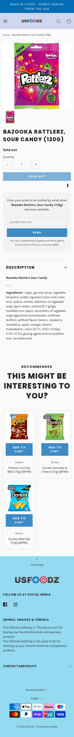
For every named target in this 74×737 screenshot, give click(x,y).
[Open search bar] (58, 21)
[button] (10, 117)
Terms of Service (43, 244)
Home (6, 34)
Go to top (37, 564)
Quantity (8, 157)
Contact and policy (19, 666)
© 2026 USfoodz (25, 726)
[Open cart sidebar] (69, 21)
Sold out (37, 176)
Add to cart (19, 449)
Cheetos (19, 462)
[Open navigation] (5, 21)
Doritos (55, 462)
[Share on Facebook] (67, 185)
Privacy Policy (22, 244)
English (35, 698)
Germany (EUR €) (35, 690)
